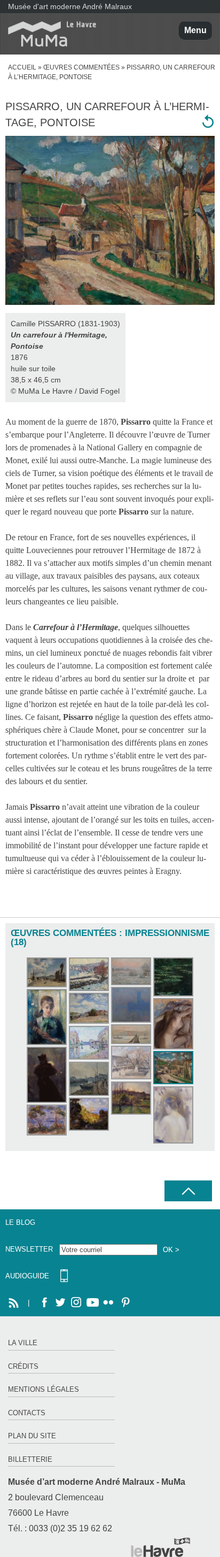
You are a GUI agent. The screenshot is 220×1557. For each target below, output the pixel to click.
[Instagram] (76, 1303)
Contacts (26, 1413)
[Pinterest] (124, 1303)
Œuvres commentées (81, 67)
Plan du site (32, 1436)
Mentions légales (43, 1389)
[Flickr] (108, 1303)
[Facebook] (44, 1303)
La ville (22, 1343)
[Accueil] (48, 34)
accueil (22, 67)
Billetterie (30, 1459)
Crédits (23, 1366)
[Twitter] (60, 1303)
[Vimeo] (92, 1303)
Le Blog (20, 1222)
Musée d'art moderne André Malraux (70, 6)
